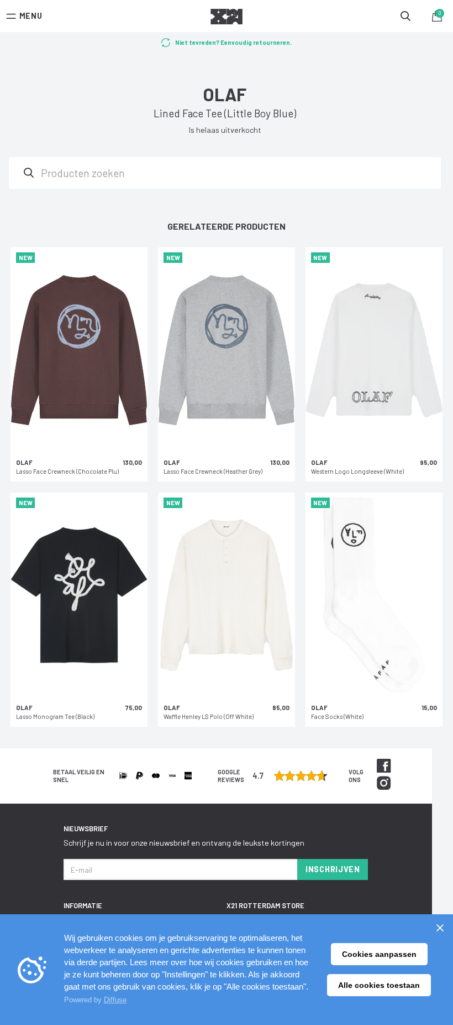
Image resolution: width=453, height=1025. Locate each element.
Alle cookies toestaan (379, 985)
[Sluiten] (439, 927)
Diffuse (115, 1000)
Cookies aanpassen (379, 954)
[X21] (226, 18)
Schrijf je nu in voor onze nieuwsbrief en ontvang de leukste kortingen (184, 842)
